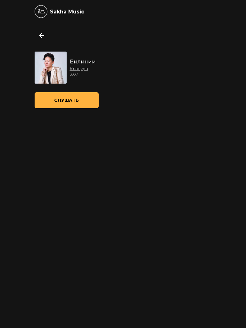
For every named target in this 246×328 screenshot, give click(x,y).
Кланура (79, 68)
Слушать (66, 100)
